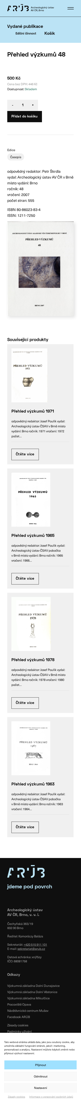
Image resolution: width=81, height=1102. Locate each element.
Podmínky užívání (19, 1031)
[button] (70, 8)
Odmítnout (40, 1076)
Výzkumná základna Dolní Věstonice (32, 992)
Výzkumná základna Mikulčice (28, 998)
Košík (49, 34)
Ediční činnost (26, 33)
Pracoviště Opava (19, 1004)
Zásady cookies (16, 1096)
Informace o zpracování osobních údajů (51, 1096)
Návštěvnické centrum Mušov (27, 1010)
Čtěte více (25, 454)
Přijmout (40, 1065)
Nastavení (40, 1088)
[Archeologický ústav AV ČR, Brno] (30, 8)
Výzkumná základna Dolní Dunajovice (33, 985)
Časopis (15, 157)
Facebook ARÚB (18, 1016)
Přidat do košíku (24, 116)
